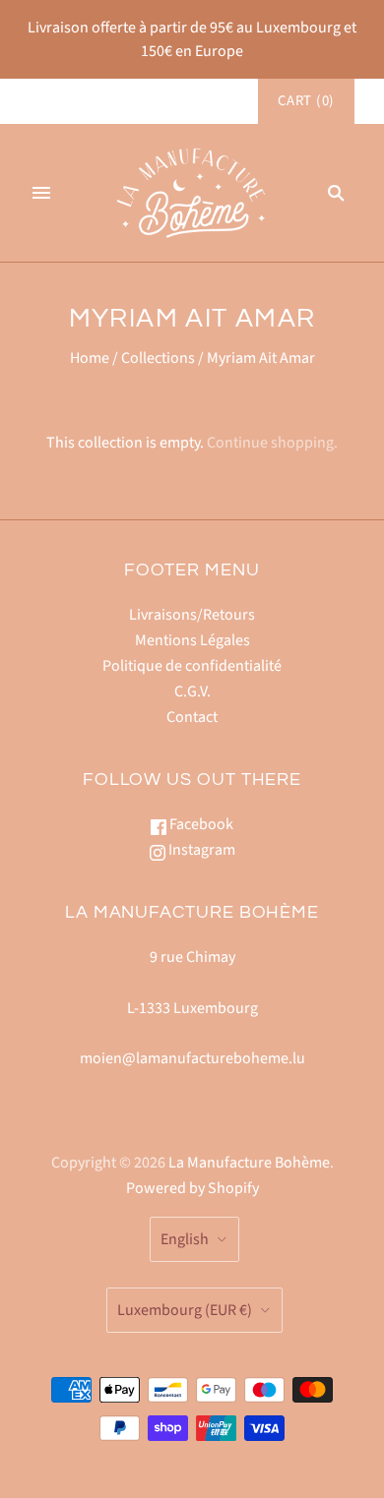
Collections (158, 358)
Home (89, 358)
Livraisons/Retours (192, 615)
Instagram (200, 850)
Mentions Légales (192, 640)
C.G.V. (192, 691)
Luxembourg (184, 1310)
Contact (192, 717)
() (306, 100)
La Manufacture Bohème (249, 1162)
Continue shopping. (272, 442)
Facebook (199, 824)
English (184, 1239)
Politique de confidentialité (192, 666)
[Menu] (41, 193)
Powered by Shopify (192, 1188)
